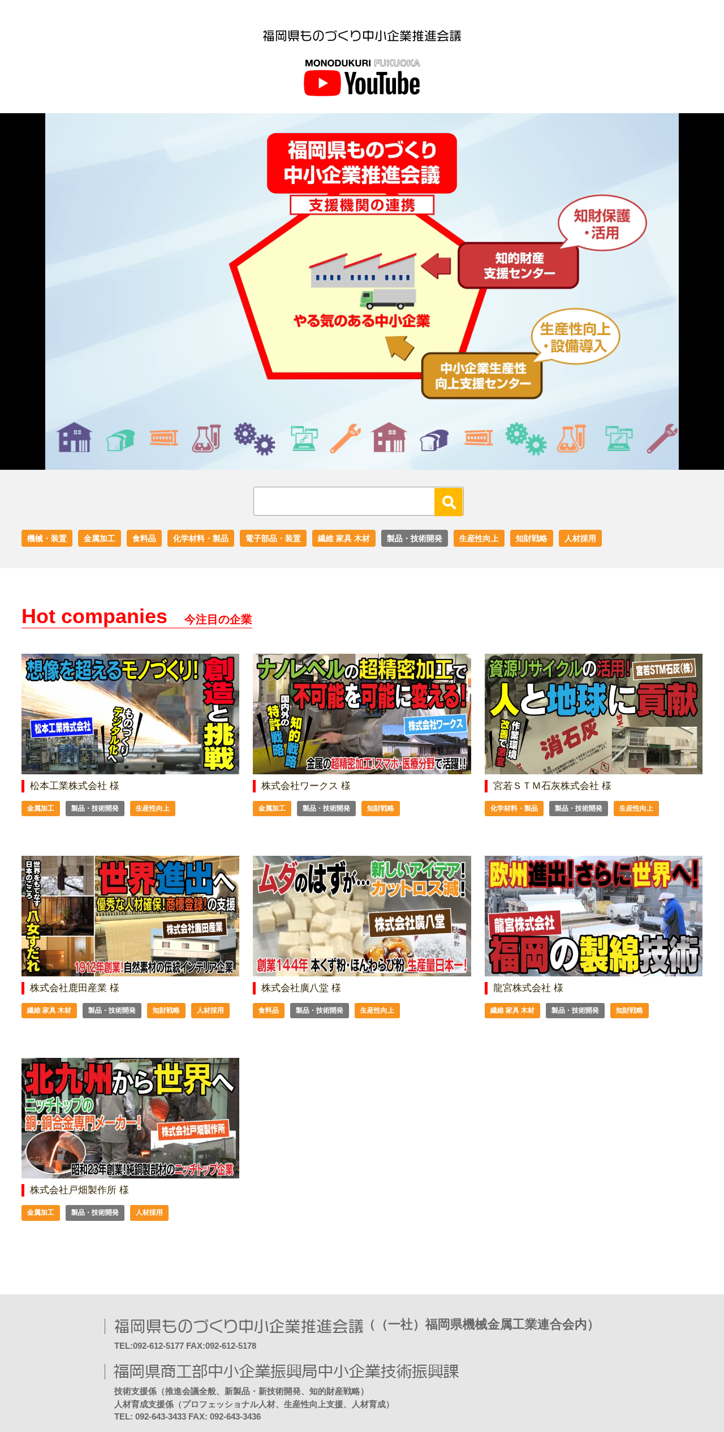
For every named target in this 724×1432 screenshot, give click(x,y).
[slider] (349, 461)
